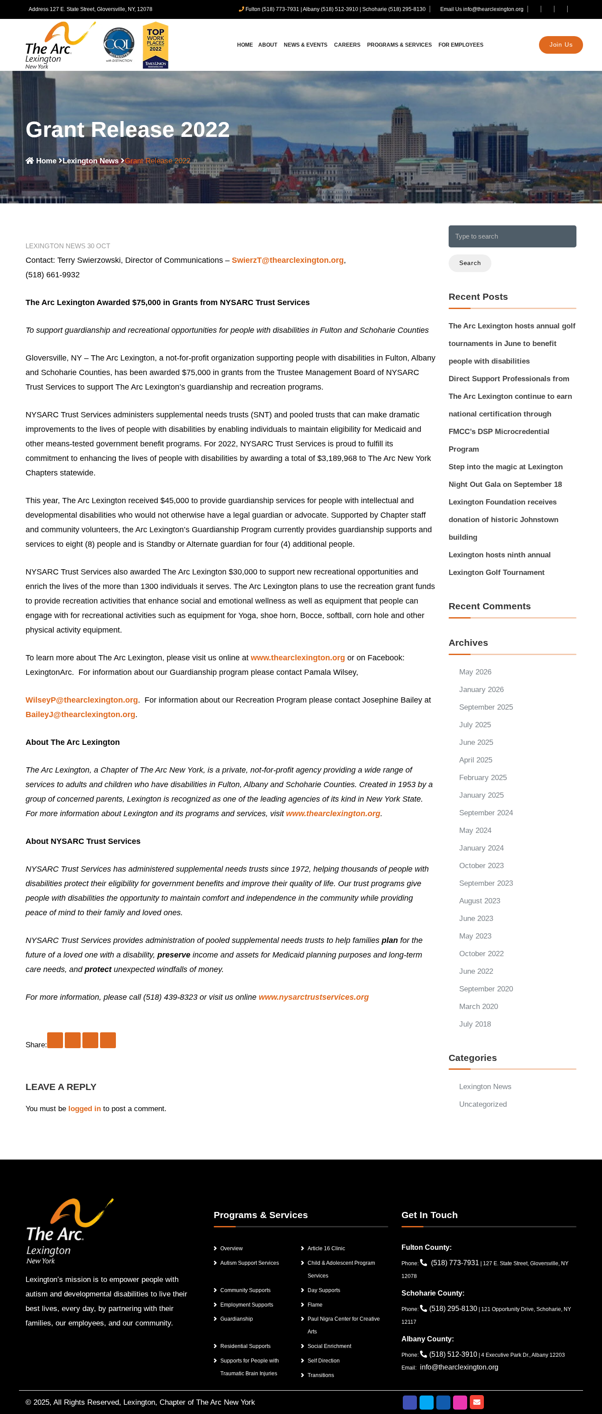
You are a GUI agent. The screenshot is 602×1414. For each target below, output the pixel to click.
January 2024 (481, 848)
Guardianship (236, 1319)
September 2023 (486, 883)
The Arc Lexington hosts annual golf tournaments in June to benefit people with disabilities (512, 343)
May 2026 (475, 672)
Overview (231, 1248)
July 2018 (475, 1024)
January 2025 (481, 795)
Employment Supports (246, 1305)
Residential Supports (245, 1346)
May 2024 (475, 830)
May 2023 (475, 936)
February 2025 (483, 777)
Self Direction (324, 1361)
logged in (84, 1109)
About (268, 45)
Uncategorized (483, 1104)
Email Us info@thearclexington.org (481, 9)
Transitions (321, 1375)
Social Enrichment (329, 1346)
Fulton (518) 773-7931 (272, 9)
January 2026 (481, 689)
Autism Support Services (249, 1263)
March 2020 (478, 1006)
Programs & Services (400, 45)
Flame (315, 1305)
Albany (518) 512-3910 (330, 9)
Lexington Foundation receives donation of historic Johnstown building (503, 519)
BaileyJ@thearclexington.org (80, 714)
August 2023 (479, 901)
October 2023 (481, 866)
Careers (348, 45)
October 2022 (481, 954)
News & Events (306, 45)
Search (470, 262)
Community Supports (245, 1290)
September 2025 (486, 707)
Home (245, 45)
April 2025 (475, 760)
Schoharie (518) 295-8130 (394, 9)
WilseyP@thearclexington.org (82, 700)
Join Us (561, 44)
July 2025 (475, 725)
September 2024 (486, 813)
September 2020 (486, 989)
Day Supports (324, 1290)
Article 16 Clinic (326, 1248)
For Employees (460, 45)
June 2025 (476, 742)
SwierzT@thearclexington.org (288, 260)
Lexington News (91, 161)
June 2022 (476, 971)
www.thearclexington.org (298, 657)
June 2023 (476, 918)
